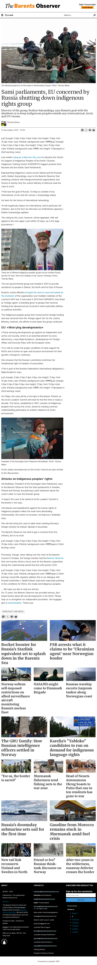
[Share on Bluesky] (93, 130)
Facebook (75, 919)
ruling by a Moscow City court (27, 157)
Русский (9, 15)
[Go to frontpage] (33, 6)
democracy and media (13, 612)
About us (6, 901)
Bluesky (75, 913)
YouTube (75, 932)
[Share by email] (90, 130)
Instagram (75, 922)
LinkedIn (75, 929)
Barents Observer (55, 558)
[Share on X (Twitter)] (86, 130)
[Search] (94, 15)
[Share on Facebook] (82, 130)
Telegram (75, 926)
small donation (15, 603)
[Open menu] (2, 15)
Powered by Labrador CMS (48, 961)
